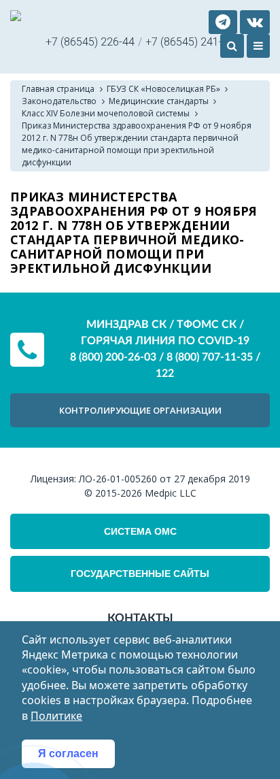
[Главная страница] (15, 17)
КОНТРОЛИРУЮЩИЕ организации (140, 410)
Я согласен (68, 753)
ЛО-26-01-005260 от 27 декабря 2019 (164, 478)
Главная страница (58, 89)
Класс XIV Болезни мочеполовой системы (106, 113)
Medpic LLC (170, 492)
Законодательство (59, 101)
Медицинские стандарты (159, 101)
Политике (56, 715)
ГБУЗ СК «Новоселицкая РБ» (163, 89)
